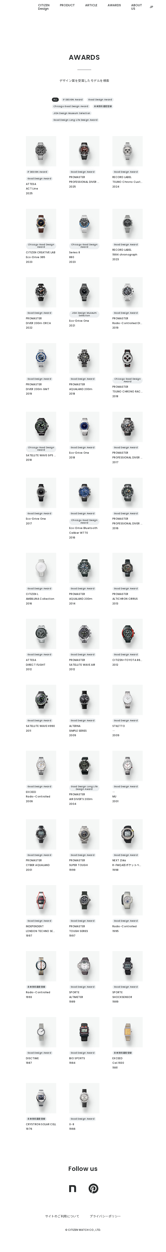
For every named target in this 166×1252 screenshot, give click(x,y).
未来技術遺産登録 (103, 106)
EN (151, 34)
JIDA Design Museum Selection (71, 113)
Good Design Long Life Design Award (75, 120)
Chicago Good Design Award (70, 106)
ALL (55, 99)
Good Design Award (100, 99)
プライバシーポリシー (105, 1216)
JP (151, 7)
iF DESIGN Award (73, 99)
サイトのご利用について (62, 1216)
